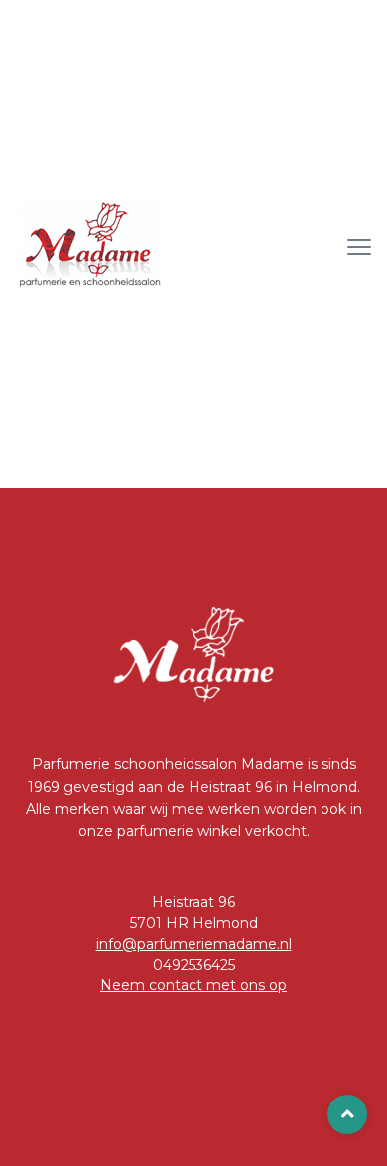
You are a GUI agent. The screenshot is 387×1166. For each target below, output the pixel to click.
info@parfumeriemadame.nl (194, 944)
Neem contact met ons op (193, 985)
